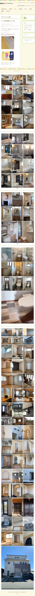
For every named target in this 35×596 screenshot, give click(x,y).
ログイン (17, 593)
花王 (13, 63)
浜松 (12, 63)
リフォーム (10, 63)
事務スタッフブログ (12, 62)
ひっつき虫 (4, 63)
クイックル (7, 63)
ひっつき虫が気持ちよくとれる (8, 20)
